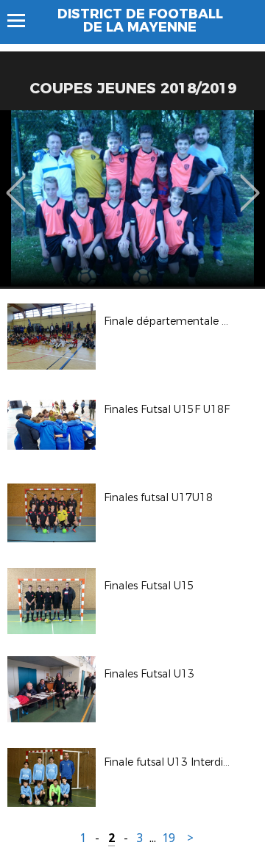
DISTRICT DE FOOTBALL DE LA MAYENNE (140, 20)
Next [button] (250, 182)
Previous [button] (16, 182)
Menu (23, 20)
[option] (132, 198)
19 (168, 838)
